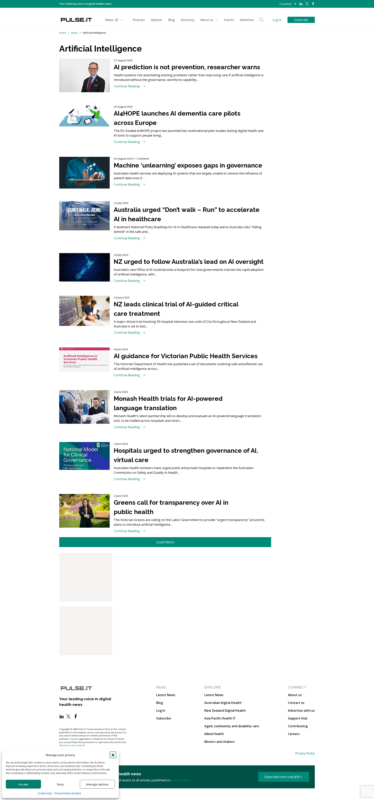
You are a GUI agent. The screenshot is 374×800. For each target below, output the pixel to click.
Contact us (296, 703)
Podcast (139, 20)
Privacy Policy (305, 753)
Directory (187, 20)
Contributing (298, 726)
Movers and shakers (219, 741)
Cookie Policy (45, 793)
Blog (171, 20)
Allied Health (214, 734)
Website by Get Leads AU (72, 745)
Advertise (247, 20)
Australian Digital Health (223, 703)
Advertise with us (301, 710)
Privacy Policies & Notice (67, 793)
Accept (23, 784)
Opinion (156, 20)
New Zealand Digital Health (225, 710)
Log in (277, 20)
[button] (113, 755)
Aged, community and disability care (231, 726)
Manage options (97, 784)
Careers (294, 734)
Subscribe (163, 718)
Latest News (165, 695)
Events (229, 20)
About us (206, 20)
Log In (160, 710)
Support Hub (297, 718)
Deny (60, 784)
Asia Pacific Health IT (220, 718)
